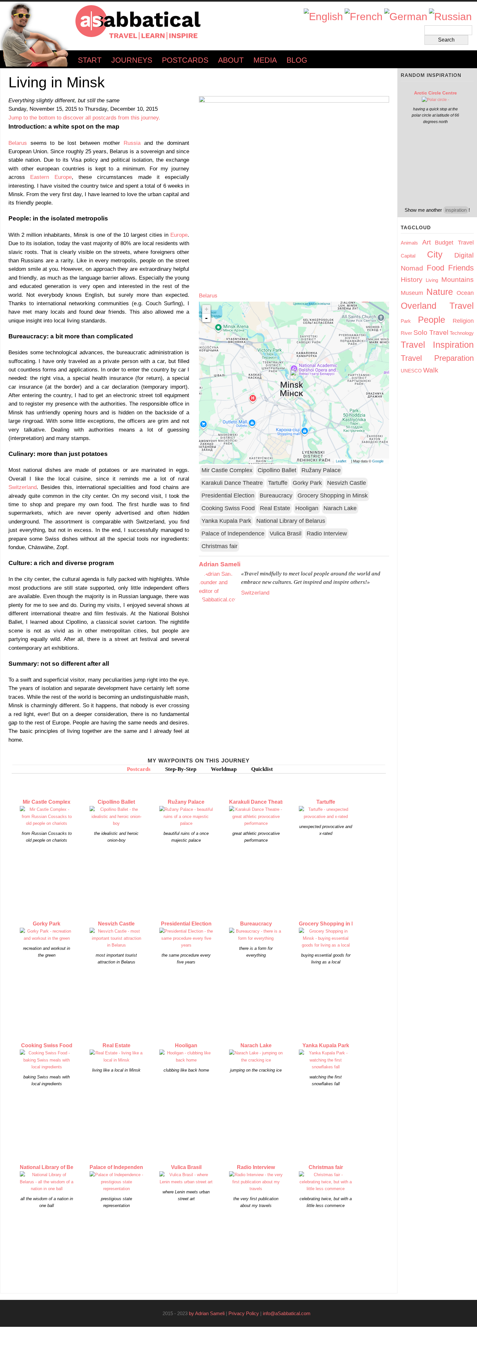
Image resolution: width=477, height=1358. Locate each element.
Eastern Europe (50, 177)
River (406, 333)
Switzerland (22, 487)
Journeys (131, 60)
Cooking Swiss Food (228, 508)
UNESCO (411, 370)
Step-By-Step (180, 769)
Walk (430, 370)
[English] (323, 16)
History (411, 279)
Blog (297, 60)
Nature (439, 292)
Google (379, 461)
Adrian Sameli (219, 564)
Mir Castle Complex (227, 470)
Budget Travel (454, 242)
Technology (462, 333)
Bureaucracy (276, 495)
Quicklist (262, 769)
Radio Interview (327, 533)
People (431, 320)
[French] (364, 16)
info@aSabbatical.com (288, 1313)
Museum (412, 293)
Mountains (457, 279)
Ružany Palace (321, 470)
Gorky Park (307, 483)
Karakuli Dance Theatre (232, 483)
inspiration (456, 210)
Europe (179, 235)
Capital (408, 255)
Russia (132, 143)
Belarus (17, 143)
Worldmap (224, 769)
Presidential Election (228, 495)
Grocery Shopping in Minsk (333, 495)
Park (406, 321)
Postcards (185, 60)
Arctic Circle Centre (435, 92)
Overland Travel (437, 306)
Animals (409, 242)
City (435, 254)
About (231, 60)
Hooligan (306, 508)
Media (265, 60)
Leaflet (343, 461)
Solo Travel (430, 332)
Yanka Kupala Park (226, 521)
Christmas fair (220, 546)
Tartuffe (277, 483)
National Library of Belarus (290, 521)
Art (426, 242)
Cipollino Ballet (277, 470)
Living (432, 280)
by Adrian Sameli (207, 1313)
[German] (405, 16)
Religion (463, 321)
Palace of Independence (233, 533)
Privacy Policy (243, 1313)
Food (435, 267)
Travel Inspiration (437, 345)
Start (90, 60)
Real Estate (275, 508)
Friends (461, 267)
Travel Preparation (437, 358)
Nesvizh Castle (346, 483)
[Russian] (450, 16)
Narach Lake (340, 508)
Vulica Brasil (285, 533)
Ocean (465, 293)
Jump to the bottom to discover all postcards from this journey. (84, 117)
